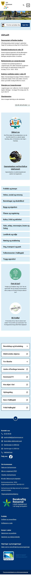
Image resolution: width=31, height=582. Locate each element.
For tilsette (15, 362)
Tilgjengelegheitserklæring (9, 494)
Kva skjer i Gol (15, 385)
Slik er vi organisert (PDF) (9, 471)
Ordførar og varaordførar (8, 519)
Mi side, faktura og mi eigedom (10, 478)
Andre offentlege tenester (15, 369)
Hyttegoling (15, 392)
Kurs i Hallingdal (15, 400)
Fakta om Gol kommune (8, 467)
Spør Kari (25, 25)
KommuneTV (15, 377)
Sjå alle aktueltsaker (22, 105)
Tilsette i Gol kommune (8, 475)
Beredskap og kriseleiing (15, 346)
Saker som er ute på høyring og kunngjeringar (15, 547)
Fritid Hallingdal (15, 408)
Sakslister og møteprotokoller (10, 537)
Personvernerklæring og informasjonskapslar (15, 572)
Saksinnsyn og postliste (8, 533)
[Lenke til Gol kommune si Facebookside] (11, 456)
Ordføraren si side (6, 523)
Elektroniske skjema (15, 354)
